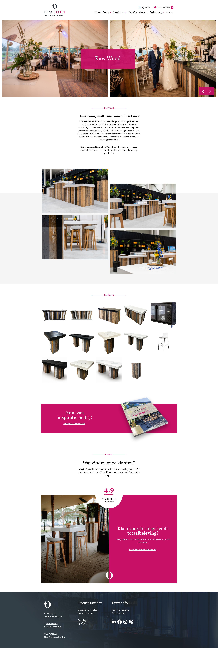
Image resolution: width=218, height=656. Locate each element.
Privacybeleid (118, 613)
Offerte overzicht (164, 7)
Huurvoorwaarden (120, 610)
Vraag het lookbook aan (74, 424)
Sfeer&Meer (118, 12)
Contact (169, 12)
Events (106, 12)
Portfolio (133, 12)
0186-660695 (52, 623)
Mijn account (146, 7)
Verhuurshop (156, 12)
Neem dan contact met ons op (142, 550)
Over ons (143, 12)
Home (97, 12)
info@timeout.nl (54, 626)
